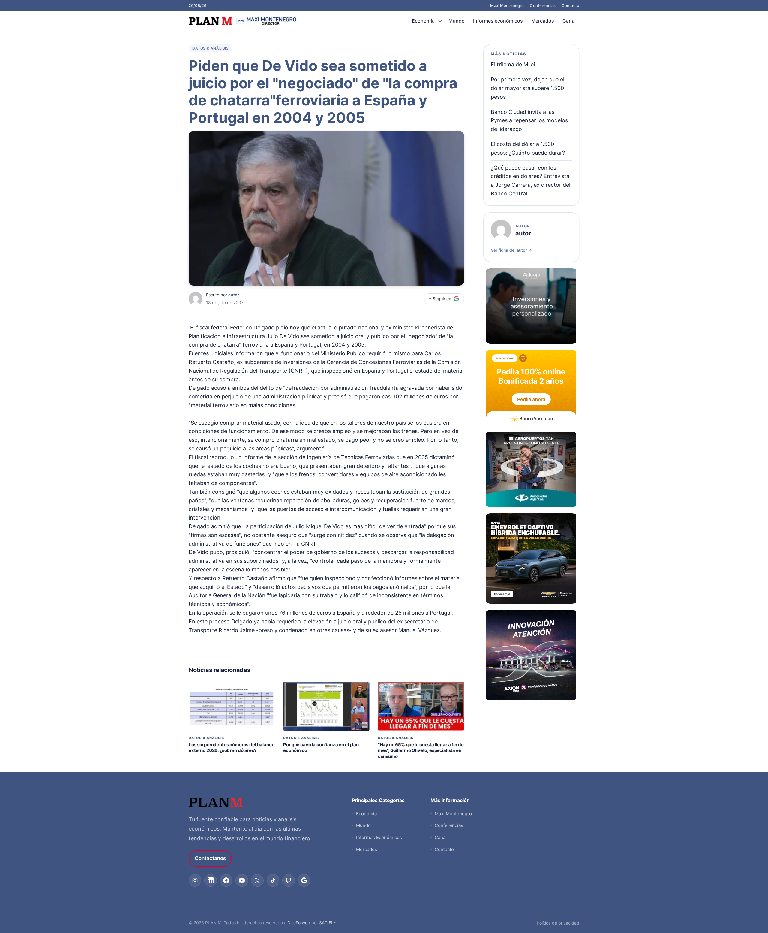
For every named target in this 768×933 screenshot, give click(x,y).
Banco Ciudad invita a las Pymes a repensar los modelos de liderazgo (529, 120)
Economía (423, 21)
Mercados (542, 21)
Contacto (570, 5)
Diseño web (298, 922)
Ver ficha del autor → (511, 250)
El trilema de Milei (513, 64)
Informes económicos (498, 21)
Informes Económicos (379, 837)
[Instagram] (195, 880)
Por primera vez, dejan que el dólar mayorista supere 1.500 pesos (527, 88)
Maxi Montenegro (507, 5)
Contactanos (210, 858)
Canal (569, 21)
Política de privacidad (558, 922)
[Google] (304, 880)
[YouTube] (242, 880)
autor (233, 294)
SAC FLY (327, 922)
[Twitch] (288, 880)
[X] (257, 880)
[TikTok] (273, 880)
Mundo (456, 21)
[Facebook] (226, 880)
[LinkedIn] (210, 880)
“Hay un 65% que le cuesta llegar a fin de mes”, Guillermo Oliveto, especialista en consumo (421, 750)
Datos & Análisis (210, 48)
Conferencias (543, 5)
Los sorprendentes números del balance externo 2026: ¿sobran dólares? (231, 747)
